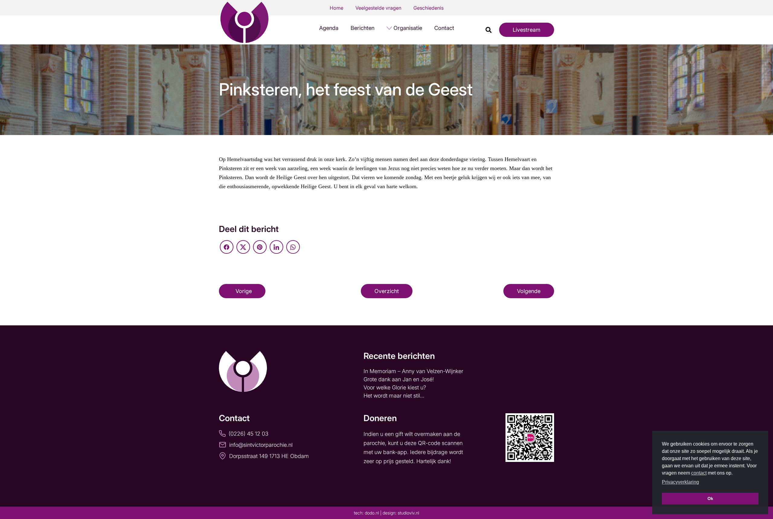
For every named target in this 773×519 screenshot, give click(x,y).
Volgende (528, 291)
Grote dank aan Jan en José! (399, 379)
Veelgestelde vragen (378, 8)
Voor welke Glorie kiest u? (395, 387)
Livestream (526, 30)
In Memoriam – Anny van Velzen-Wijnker (414, 371)
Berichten (362, 28)
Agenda (328, 28)
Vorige (244, 291)
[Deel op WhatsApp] (293, 247)
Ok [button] (710, 498)
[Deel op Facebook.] (226, 247)
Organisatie (407, 28)
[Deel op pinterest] (260, 247)
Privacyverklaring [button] (680, 482)
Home (336, 8)
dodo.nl (372, 512)
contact (699, 472)
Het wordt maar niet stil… (395, 395)
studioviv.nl (408, 512)
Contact (444, 28)
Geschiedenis (428, 8)
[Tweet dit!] (243, 247)
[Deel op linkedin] (276, 247)
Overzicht (386, 291)
